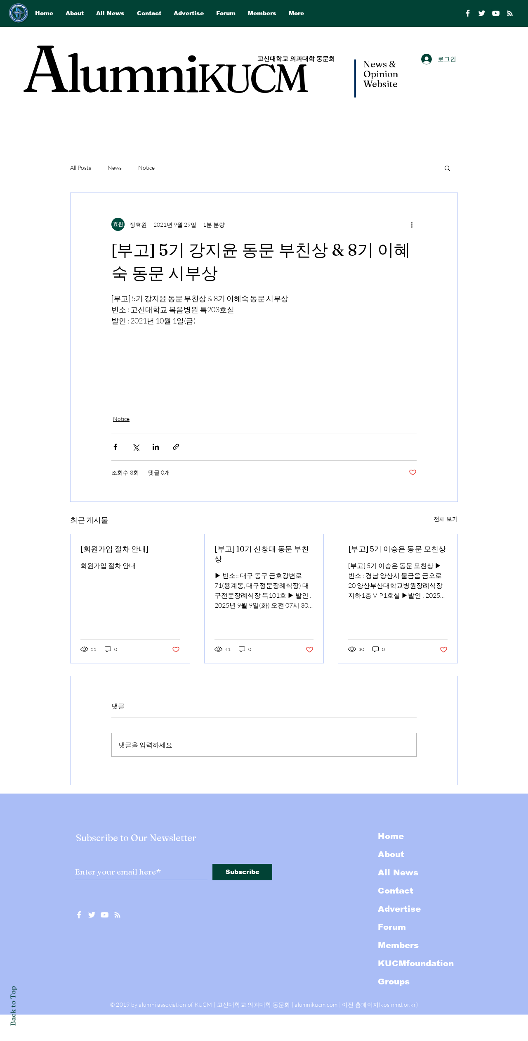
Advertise (399, 908)
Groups (394, 981)
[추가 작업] (412, 224)
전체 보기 (446, 518)
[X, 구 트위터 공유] (135, 447)
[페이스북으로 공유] (115, 447)
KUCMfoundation (416, 963)
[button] (447, 167)
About (391, 854)
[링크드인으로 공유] (156, 447)
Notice (146, 167)
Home (391, 836)
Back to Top (13, 1006)
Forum (392, 927)
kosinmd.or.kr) (399, 1004)
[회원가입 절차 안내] (114, 549)
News (115, 167)
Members (398, 945)
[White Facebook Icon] (79, 915)
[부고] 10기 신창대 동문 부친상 (261, 553)
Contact (395, 890)
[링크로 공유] (176, 447)
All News (398, 872)
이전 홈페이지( (361, 1004)
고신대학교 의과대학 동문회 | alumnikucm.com (277, 1004)
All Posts (80, 167)
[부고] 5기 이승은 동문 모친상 (397, 549)
